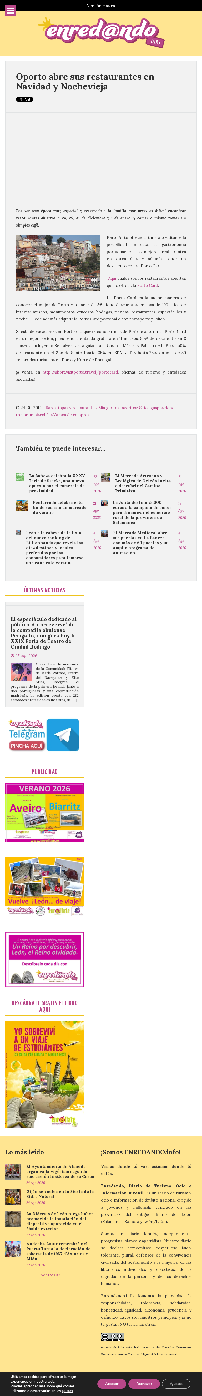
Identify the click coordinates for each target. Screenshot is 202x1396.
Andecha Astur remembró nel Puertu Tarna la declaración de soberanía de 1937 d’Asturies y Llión (58, 1251)
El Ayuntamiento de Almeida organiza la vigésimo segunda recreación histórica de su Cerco (60, 1171)
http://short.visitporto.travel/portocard (79, 372)
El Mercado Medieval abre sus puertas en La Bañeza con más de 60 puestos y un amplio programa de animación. (141, 542)
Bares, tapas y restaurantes (71, 407)
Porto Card (147, 285)
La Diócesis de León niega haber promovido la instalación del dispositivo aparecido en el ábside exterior (59, 1221)
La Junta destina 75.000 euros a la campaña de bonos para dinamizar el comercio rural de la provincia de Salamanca (142, 512)
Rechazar (144, 1383)
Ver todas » (50, 1275)
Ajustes (176, 1383)
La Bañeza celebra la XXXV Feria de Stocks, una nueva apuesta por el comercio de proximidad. (57, 483)
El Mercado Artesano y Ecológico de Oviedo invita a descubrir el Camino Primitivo (143, 483)
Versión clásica (101, 5)
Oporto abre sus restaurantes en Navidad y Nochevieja (85, 81)
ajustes (67, 1391)
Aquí (112, 278)
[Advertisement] (101, 160)
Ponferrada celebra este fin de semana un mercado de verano (60, 507)
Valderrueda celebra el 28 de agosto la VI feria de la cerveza (43, 699)
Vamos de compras (71, 414)
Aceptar (111, 1383)
